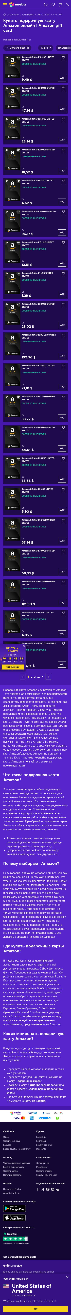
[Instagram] (48, 1189)
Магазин (14, 15)
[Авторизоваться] (67, 4)
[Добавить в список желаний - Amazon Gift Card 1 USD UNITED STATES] (63, 274)
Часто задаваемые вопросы (16, 1163)
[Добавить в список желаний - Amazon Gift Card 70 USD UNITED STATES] (63, 551)
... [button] (38, 677)
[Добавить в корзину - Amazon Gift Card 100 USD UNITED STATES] (62, 232)
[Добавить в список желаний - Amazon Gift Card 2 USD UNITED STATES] (63, 490)
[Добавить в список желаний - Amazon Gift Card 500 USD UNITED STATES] (63, 644)
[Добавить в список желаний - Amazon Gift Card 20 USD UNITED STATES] (63, 150)
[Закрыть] (67, 1277)
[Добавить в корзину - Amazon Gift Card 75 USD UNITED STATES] (62, 387)
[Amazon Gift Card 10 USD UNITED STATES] (35, 68)
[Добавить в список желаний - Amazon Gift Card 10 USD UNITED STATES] (63, 58)
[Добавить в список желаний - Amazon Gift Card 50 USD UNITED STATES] (63, 89)
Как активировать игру (13, 1167)
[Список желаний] (52, 4)
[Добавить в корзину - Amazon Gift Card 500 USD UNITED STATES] (62, 664)
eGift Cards (43, 15)
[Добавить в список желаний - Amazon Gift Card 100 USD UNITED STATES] (63, 212)
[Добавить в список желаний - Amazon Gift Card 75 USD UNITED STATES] (63, 366)
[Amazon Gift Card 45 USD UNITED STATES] (35, 439)
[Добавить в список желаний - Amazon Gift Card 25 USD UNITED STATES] (63, 120)
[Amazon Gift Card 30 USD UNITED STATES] (35, 315)
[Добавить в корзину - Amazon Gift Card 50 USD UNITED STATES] (62, 109)
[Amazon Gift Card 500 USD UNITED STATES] (35, 655)
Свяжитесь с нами (11, 1141)
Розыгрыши (41, 1167)
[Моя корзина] (60, 4)
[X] (43, 1189)
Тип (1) (44, 48)
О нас (6, 1137)
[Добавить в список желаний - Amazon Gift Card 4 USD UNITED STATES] (63, 613)
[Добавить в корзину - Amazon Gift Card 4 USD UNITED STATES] (62, 633)
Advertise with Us (11, 1193)
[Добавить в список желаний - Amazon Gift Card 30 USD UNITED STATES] (63, 305)
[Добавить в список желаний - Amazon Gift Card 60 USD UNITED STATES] (63, 521)
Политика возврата (12, 1175)
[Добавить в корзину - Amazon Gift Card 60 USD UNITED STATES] (62, 541)
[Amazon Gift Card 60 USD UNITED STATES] (35, 531)
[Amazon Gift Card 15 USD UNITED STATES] (35, 254)
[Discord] (52, 1189)
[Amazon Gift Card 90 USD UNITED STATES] (35, 593)
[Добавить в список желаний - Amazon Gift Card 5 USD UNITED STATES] (63, 181)
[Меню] (4, 4)
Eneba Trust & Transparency (17, 1149)
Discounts (41, 1149)
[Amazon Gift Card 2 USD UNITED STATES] (35, 500)
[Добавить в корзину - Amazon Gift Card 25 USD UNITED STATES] (62, 140)
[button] (48, 677)
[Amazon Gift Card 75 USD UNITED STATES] (35, 377)
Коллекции (41, 1141)
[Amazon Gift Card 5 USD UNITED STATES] (35, 192)
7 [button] (42, 677)
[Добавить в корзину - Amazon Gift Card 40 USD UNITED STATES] (62, 418)
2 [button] (31, 677)
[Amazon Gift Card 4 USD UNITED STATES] (35, 624)
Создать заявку (10, 1171)
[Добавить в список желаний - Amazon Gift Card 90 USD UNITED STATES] (63, 582)
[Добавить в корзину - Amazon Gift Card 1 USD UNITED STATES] (62, 294)
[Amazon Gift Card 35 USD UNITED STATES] (35, 469)
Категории (27, 15)
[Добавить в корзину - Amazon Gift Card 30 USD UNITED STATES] (62, 325)
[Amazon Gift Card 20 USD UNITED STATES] (35, 161)
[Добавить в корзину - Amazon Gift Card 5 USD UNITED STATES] (62, 202)
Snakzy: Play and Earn (46, 1175)
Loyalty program (44, 1145)
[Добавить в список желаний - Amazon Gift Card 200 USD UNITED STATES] (63, 336)
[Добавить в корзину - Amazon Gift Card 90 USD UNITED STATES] (62, 603)
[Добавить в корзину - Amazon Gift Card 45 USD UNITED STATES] (62, 448)
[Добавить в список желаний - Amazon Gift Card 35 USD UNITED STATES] (63, 459)
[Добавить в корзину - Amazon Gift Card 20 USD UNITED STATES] (62, 171)
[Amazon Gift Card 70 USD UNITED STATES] (35, 562)
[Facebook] (38, 1189)
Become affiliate (44, 1171)
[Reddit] (57, 1189)
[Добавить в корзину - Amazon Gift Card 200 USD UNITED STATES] (62, 356)
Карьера (7, 1145)
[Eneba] (17, 4)
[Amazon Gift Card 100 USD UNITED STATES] (35, 223)
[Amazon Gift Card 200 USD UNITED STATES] (35, 346)
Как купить (41, 1137)
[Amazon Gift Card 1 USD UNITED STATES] (35, 284)
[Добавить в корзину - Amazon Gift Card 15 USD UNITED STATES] (62, 263)
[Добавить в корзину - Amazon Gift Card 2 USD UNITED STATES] (62, 510)
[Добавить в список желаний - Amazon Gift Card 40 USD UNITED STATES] (63, 397)
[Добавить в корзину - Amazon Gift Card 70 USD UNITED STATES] (62, 572)
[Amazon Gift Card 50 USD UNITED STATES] (35, 99)
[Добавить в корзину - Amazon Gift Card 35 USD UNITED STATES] (62, 479)
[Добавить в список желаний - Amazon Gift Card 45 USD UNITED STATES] (63, 428)
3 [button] (35, 677)
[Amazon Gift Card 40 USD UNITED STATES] (35, 408)
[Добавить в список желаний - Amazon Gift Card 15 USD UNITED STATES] (63, 243)
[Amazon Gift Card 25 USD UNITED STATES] (35, 130)
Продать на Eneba (12, 1189)
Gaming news (42, 1163)
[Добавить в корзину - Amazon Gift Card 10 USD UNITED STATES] (62, 78)
